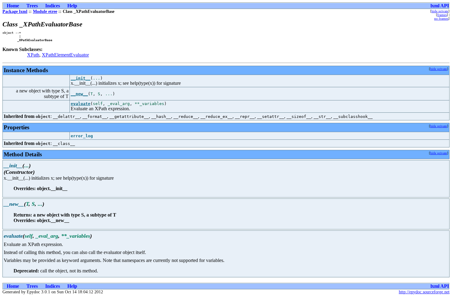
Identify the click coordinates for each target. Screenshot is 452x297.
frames (442, 15)
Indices (52, 5)
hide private (439, 11)
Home (13, 5)
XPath (33, 54)
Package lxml (14, 11)
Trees (32, 5)
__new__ (79, 94)
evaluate (80, 103)
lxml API (439, 5)
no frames (441, 18)
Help (72, 5)
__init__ (80, 78)
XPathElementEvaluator (65, 54)
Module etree (45, 11)
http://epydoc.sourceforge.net (424, 292)
